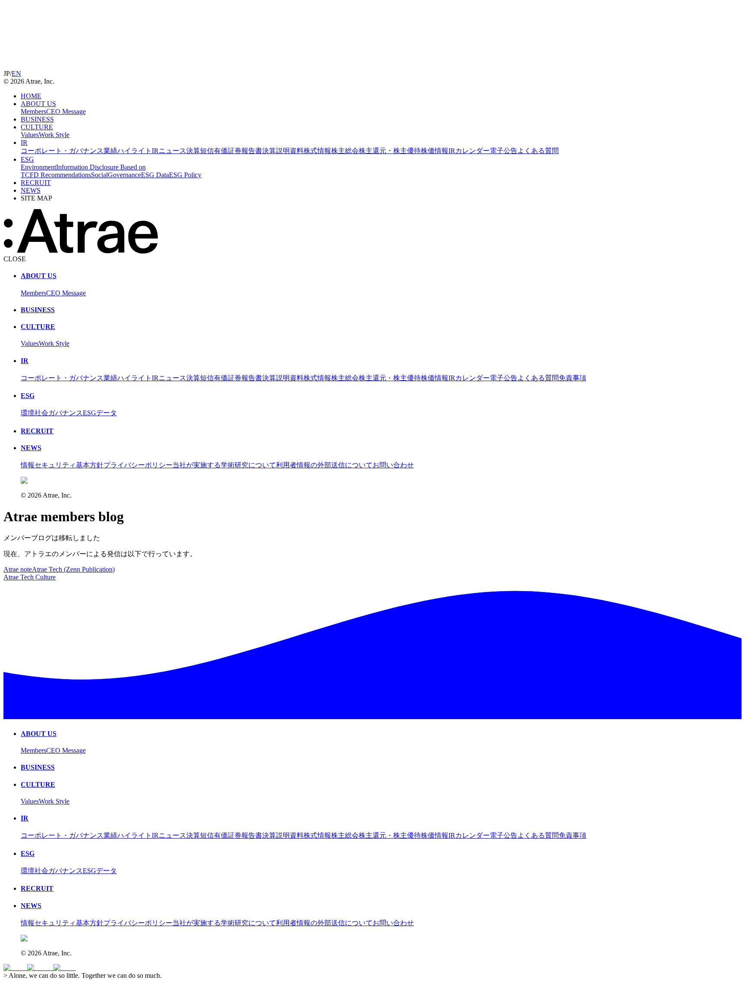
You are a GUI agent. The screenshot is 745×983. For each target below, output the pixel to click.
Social (99, 174)
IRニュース (169, 150)
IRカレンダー (469, 150)
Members (33, 111)
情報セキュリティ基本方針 (62, 465)
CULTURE (37, 127)
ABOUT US (38, 103)
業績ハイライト (127, 150)
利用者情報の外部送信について (324, 465)
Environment (38, 167)
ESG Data (155, 174)
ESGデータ (100, 412)
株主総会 (345, 150)
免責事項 (572, 378)
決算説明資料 (283, 150)
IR (24, 142)
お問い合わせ (393, 465)
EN (16, 73)
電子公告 (503, 150)
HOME (31, 96)
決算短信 (200, 150)
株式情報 (317, 150)
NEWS (31, 190)
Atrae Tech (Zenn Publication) (73, 569)
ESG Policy (185, 174)
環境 (27, 412)
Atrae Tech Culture (29, 577)
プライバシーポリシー (137, 465)
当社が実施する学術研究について (224, 465)
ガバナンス (65, 412)
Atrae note (17, 569)
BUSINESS (37, 119)
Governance (124, 174)
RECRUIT (36, 182)
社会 (41, 412)
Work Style (54, 134)
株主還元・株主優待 (390, 150)
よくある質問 (538, 150)
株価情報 (434, 150)
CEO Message (66, 111)
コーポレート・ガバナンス (62, 150)
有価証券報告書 (238, 150)
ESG (27, 159)
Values (30, 134)
